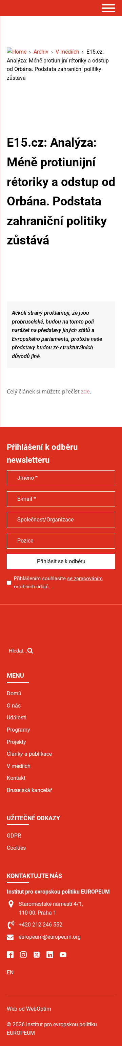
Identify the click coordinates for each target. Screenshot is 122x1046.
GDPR (14, 835)
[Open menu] (108, 8)
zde (85, 391)
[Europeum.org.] (16, 52)
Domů (14, 693)
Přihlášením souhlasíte (58, 582)
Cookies (16, 848)
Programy (18, 730)
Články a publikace (29, 754)
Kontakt (16, 778)
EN (10, 972)
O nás (14, 705)
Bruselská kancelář (29, 790)
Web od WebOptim (29, 1009)
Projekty (16, 742)
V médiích (18, 766)
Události (16, 717)
